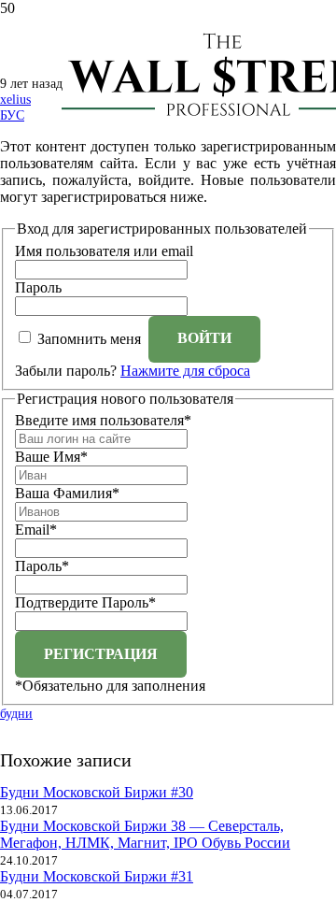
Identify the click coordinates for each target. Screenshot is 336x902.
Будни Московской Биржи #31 (96, 876)
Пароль (38, 287)
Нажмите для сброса (185, 371)
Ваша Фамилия (67, 493)
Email (36, 529)
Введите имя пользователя (103, 420)
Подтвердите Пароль (85, 602)
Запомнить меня (89, 338)
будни (16, 713)
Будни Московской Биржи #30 (96, 792)
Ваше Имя (51, 457)
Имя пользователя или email (104, 251)
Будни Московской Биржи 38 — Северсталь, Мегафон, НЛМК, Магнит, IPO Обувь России (145, 834)
